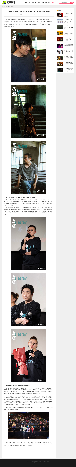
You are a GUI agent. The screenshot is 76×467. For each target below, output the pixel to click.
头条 (23, 2)
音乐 (36, 2)
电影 (29, 2)
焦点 (53, 2)
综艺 (39, 2)
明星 (26, 2)
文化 (43, 2)
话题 (49, 2)
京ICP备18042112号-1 (39, 462)
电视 (33, 2)
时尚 (46, 2)
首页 (19, 2)
